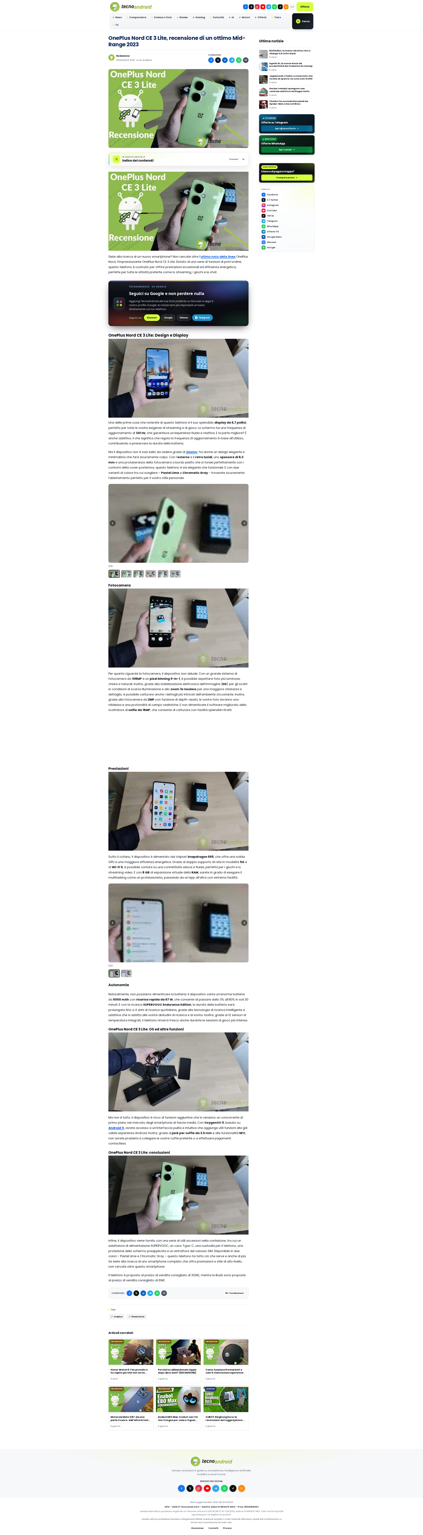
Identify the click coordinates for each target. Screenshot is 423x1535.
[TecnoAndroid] (131, 7)
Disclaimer (197, 1528)
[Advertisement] (178, 739)
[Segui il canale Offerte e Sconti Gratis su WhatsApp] (274, 6)
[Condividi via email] (246, 60)
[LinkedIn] (225, 60)
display (191, 452)
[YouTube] (262, 6)
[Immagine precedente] (113, 523)
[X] (251, 6)
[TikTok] (280, 6)
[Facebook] (245, 6)
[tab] (114, 574)
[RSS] (286, 6)
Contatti (213, 1528)
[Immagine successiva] (244, 523)
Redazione (123, 56)
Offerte (304, 6)
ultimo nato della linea (218, 257)
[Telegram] (268, 6)
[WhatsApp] (239, 60)
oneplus (118, 1316)
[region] (178, 523)
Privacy (227, 1528)
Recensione (138, 1316)
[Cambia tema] (292, 7)
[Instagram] (257, 6)
